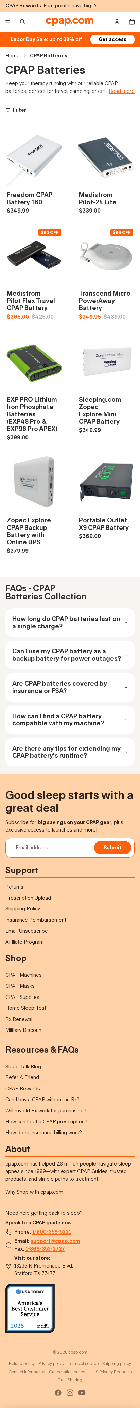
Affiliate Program (24, 942)
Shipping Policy (22, 908)
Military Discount (24, 1030)
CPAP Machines (23, 975)
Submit (113, 847)
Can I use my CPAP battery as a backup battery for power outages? (66, 654)
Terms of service (83, 1363)
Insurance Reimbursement (35, 920)
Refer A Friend (22, 1077)
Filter (19, 110)
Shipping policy (116, 1363)
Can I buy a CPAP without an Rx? (42, 1099)
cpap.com (77, 1352)
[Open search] (22, 21)
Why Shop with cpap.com (34, 1192)
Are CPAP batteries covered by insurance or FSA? (59, 687)
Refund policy (22, 1363)
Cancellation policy (67, 1371)
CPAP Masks (20, 986)
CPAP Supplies (22, 997)
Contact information (26, 1371)
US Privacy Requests (112, 1371)
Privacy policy (51, 1363)
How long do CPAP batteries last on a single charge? (66, 622)
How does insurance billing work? (43, 1132)
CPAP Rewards (22, 1088)
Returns (14, 887)
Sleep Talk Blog (23, 1066)
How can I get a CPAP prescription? (46, 1121)
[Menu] (8, 22)
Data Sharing (70, 1379)
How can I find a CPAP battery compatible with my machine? (58, 719)
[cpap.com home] (69, 22)
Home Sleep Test (25, 1008)
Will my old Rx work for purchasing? (45, 1110)
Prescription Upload (28, 898)
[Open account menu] (116, 21)
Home (12, 55)
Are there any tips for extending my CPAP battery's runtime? (66, 751)
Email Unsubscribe (26, 931)
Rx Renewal (18, 1019)
